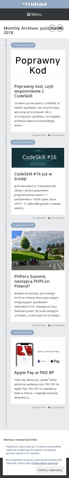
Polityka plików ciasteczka (44, 463)
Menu (36, 14)
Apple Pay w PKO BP (34, 372)
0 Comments (57, 135)
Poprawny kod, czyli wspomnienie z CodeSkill (33, 90)
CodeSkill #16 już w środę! (33, 176)
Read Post (38, 63)
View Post (41, 135)
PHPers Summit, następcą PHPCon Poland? (31, 281)
